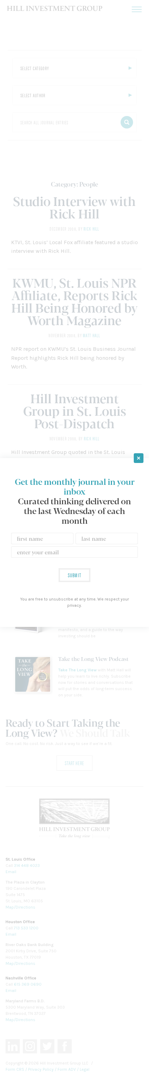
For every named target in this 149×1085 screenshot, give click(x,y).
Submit (74, 575)
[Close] (138, 458)
